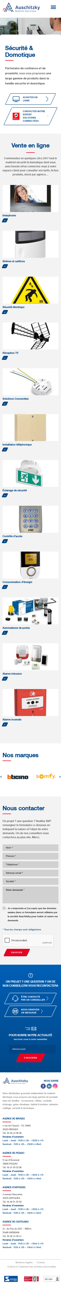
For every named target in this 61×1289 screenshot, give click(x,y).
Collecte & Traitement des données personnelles (31, 1266)
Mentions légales (24, 1262)
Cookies (41, 1262)
